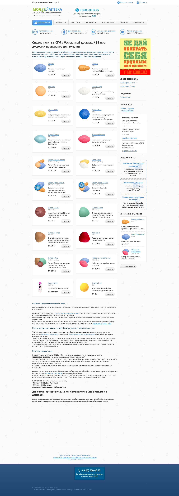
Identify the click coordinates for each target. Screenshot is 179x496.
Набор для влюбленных (101, 258)
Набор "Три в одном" (100, 183)
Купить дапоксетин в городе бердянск (82, 334)
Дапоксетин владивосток (49, 334)
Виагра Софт (97, 86)
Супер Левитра (54, 233)
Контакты (143, 2)
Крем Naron (52, 283)
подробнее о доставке (129, 138)
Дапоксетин (96, 109)
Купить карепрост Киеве (53, 373)
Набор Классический (56, 160)
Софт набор (96, 160)
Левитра (51, 86)
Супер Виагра (97, 208)
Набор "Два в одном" (56, 183)
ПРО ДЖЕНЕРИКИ (138, 23)
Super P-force (53, 135)
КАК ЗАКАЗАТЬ (61, 23)
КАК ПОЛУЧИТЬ (91, 23)
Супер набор (53, 258)
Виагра (51, 64)
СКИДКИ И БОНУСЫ (108, 23)
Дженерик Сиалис (128, 86)
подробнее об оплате (129, 151)
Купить (66, 75)
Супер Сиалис (53, 208)
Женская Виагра (98, 135)
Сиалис (95, 64)
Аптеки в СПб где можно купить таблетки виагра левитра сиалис (75, 457)
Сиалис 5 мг (97, 283)
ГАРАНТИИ (123, 23)
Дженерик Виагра (128, 82)
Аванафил (96, 233)
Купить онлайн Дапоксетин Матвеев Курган (75, 455)
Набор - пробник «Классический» (127, 109)
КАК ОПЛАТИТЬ (76, 23)
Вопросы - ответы (126, 2)
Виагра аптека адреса (75, 460)
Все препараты (44, 23)
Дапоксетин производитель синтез (67, 313)
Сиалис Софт (53, 109)
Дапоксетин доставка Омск (102, 323)
